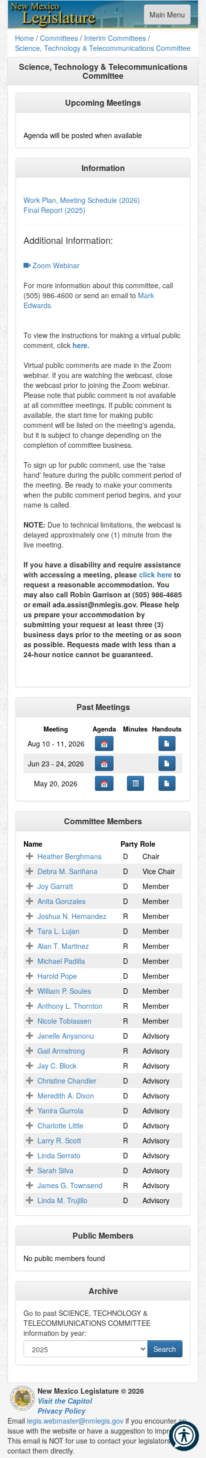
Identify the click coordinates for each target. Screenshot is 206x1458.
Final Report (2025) (55, 210)
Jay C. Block (57, 1066)
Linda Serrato (59, 1155)
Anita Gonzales (62, 901)
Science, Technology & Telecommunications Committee (102, 48)
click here (155, 574)
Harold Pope (57, 976)
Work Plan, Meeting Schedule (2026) (82, 200)
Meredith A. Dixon (66, 1095)
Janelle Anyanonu (66, 1036)
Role (148, 844)
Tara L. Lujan (59, 931)
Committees (59, 38)
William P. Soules (64, 991)
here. (81, 345)
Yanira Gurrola (61, 1110)
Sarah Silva (56, 1170)
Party (129, 844)
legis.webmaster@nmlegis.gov (75, 1421)
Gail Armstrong (61, 1051)
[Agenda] (104, 743)
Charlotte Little (61, 1125)
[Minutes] (135, 783)
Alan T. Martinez (63, 946)
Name (33, 844)
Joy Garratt (55, 886)
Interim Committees (115, 38)
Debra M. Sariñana (68, 871)
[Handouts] (167, 743)
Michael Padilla (61, 961)
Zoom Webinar (55, 265)
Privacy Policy (62, 1411)
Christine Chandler (67, 1081)
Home (24, 38)
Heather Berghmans (70, 856)
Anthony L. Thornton (70, 1006)
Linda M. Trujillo (63, 1200)
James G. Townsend (70, 1185)
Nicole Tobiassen (65, 1021)
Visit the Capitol (65, 1401)
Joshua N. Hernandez (72, 916)
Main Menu (167, 16)
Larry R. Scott (59, 1140)
